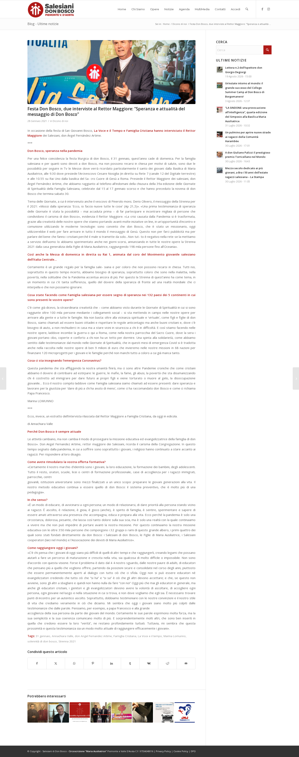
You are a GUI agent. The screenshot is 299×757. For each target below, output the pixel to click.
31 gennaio (43, 636)
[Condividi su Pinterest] (93, 663)
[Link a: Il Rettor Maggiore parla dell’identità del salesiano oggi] (58, 712)
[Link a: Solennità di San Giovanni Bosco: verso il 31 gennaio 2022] (37, 712)
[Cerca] (247, 9)
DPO (193, 751)
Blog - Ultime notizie (43, 24)
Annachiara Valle (62, 636)
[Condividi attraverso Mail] (186, 663)
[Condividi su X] (56, 663)
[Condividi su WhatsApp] (74, 663)
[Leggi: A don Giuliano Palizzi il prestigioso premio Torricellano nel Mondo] (219, 154)
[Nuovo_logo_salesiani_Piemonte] (50, 9)
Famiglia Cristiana (139, 130)
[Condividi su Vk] (149, 663)
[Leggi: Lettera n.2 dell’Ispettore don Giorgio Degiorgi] (219, 69)
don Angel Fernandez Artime (93, 636)
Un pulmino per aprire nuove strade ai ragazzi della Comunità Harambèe (248, 137)
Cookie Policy (181, 751)
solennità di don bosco (42, 641)
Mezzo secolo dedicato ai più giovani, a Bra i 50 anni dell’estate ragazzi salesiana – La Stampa (246, 172)
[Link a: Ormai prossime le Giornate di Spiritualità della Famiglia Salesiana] (121, 712)
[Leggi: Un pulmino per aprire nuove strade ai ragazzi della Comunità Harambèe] (219, 134)
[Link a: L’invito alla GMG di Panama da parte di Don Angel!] (185, 712)
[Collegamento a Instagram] (268, 9)
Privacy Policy (163, 751)
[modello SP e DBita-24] (111, 72)
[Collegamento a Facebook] (262, 9)
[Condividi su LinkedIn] (111, 663)
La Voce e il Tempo (108, 130)
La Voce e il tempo (150, 636)
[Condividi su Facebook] (37, 663)
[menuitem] (122, 9)
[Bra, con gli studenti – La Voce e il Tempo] (296, 378)
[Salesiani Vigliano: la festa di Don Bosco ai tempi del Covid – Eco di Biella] (3, 378)
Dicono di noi (60, 121)
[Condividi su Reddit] (167, 663)
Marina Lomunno (175, 636)
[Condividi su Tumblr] (130, 663)
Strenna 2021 (67, 641)
